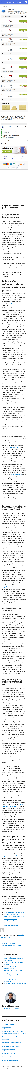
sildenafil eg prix (15, 304)
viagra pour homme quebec (10, 856)
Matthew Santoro (9, 930)
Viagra (9, 933)
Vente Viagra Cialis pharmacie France (15, 983)
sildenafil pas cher (14, 447)
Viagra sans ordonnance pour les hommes (13, 207)
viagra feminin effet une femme (11, 587)
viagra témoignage (16, 474)
